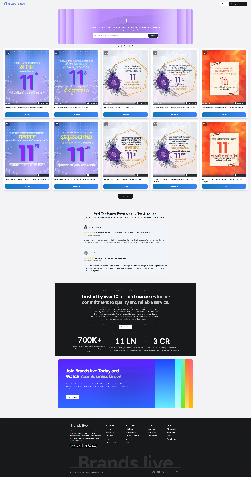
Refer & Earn (171, 439)
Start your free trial (237, 4)
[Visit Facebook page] (154, 472)
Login (224, 4)
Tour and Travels (111, 442)
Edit (22, 80)
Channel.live (151, 432)
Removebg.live (152, 436)
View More (125, 196)
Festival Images (131, 432)
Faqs (127, 442)
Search (153, 36)
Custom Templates (132, 436)
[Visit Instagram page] (169, 472)
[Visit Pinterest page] (173, 472)
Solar (107, 439)
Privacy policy (171, 429)
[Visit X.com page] (164, 472)
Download (27, 114)
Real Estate (110, 432)
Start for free (125, 327)
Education (109, 436)
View (30, 80)
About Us (129, 439)
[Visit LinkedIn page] (159, 472)
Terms (169, 436)
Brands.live (79, 425)
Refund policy (172, 432)
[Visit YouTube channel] (178, 472)
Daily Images (130, 429)
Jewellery (109, 429)
